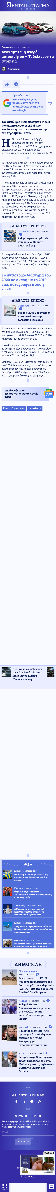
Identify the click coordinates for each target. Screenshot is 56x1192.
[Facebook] (16, 1101)
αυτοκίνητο (35, 408)
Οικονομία (7, 47)
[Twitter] (24, 1101)
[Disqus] (28, 730)
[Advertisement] (28, 541)
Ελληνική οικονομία (13, 408)
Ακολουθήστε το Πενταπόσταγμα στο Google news (21, 393)
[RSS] (39, 1101)
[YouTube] (31, 1101)
